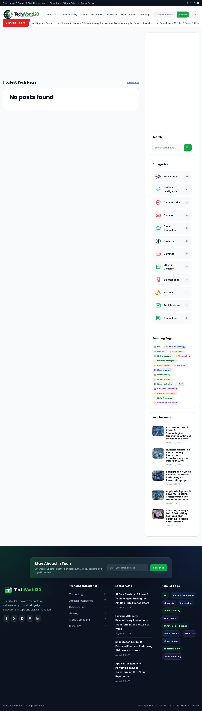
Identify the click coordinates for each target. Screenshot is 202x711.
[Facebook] (6, 618)
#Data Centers (171, 633)
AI (56, 14)
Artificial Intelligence (87, 600)
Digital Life (87, 626)
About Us (54, 3)
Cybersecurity (69, 14)
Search (183, 14)
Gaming (144, 14)
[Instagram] (22, 618)
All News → (133, 82)
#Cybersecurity (172, 610)
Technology (87, 594)
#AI (165, 595)
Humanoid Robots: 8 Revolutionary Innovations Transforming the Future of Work (95, 23)
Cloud (84, 14)
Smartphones (128, 14)
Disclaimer (181, 705)
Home (47, 14)
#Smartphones (171, 641)
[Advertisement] (71, 55)
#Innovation (186, 603)
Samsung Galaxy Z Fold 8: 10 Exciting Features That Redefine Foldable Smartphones (177, 516)
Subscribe (158, 567)
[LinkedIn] (38, 618)
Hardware (97, 14)
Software (111, 14)
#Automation (170, 618)
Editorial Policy (69, 3)
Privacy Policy (145, 705)
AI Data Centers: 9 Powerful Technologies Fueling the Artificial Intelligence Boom (178, 433)
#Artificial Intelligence (175, 626)
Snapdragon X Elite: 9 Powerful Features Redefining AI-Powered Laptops (178, 476)
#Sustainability (172, 648)
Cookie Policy (87, 3)
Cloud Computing (87, 619)
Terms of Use (164, 705)
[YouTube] (30, 618)
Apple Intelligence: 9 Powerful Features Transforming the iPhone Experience (178, 495)
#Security (169, 603)
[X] (14, 618)
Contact (195, 705)
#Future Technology (183, 595)
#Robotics (189, 633)
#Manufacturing (172, 656)
